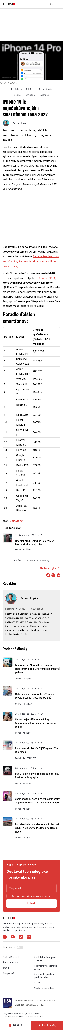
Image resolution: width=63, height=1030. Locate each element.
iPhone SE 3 (46, 278)
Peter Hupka (20, 123)
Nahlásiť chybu (48, 568)
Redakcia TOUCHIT (25, 758)
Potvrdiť (31, 903)
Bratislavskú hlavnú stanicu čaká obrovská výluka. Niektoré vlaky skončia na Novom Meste (37, 828)
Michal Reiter (23, 704)
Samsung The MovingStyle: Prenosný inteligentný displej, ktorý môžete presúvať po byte (37, 669)
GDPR (37, 982)
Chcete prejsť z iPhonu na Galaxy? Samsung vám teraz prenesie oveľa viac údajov (36, 723)
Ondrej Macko (23, 678)
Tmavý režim (10, 947)
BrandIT (7, 967)
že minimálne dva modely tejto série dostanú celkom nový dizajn (31, 261)
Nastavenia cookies (44, 988)
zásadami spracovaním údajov (37, 896)
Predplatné (8, 973)
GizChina (16, 520)
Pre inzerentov (10, 962)
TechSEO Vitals (37, 1016)
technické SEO (11, 1016)
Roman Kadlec (23, 549)
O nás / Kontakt (11, 957)
